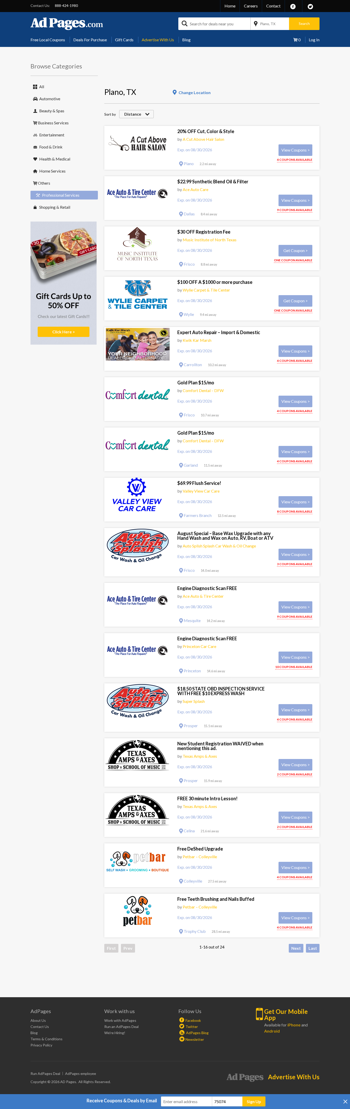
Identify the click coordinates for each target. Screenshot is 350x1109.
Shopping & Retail (54, 207)
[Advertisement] (197, 73)
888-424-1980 (66, 5)
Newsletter (195, 1039)
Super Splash (194, 701)
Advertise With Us (158, 39)
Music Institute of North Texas (209, 239)
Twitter (192, 1026)
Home (229, 5)
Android (272, 1030)
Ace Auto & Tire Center (203, 596)
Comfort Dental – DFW (203, 390)
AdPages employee (80, 1073)
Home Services (52, 170)
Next (296, 948)
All (41, 86)
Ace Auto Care (195, 189)
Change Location (195, 92)
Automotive (49, 98)
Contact (273, 5)
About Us (38, 1020)
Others (44, 183)
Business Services (53, 122)
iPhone (294, 1024)
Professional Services (60, 195)
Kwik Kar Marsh (197, 340)
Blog (186, 39)
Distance (132, 114)
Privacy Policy (41, 1045)
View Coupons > (295, 149)
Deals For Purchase (90, 39)
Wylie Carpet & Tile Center (206, 289)
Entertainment (51, 134)
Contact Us (39, 1026)
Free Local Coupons (47, 39)
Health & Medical (54, 158)
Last (312, 948)
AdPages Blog (197, 1033)
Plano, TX (267, 24)
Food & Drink (51, 146)
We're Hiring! (114, 1033)
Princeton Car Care (199, 646)
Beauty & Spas (51, 110)
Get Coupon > (295, 250)
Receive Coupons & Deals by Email (122, 1100)
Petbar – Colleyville (200, 856)
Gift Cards (124, 39)
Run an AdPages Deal (121, 1026)
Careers (251, 5)
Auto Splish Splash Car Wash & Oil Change (219, 545)
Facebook (193, 1020)
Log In (314, 39)
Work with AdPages (120, 1020)
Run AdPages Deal (45, 1073)
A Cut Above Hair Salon (203, 139)
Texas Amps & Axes (200, 756)
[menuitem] (49, 39)
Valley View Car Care (201, 490)
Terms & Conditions (46, 1039)
